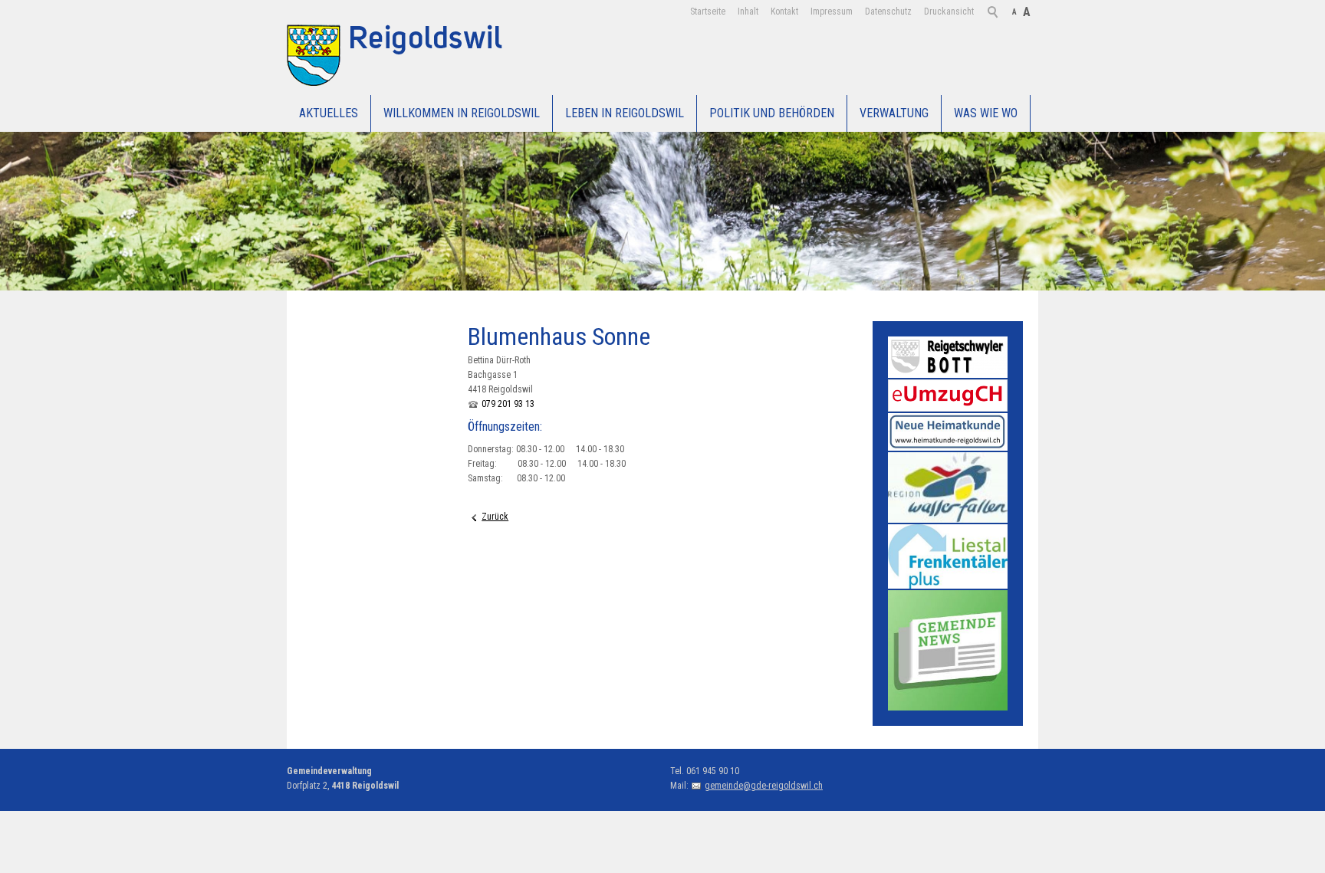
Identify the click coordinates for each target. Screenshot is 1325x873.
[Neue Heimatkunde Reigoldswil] (948, 432)
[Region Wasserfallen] (948, 487)
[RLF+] (948, 556)
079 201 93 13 (508, 404)
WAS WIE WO (986, 113)
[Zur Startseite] (399, 55)
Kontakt (784, 11)
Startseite (707, 11)
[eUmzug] (948, 395)
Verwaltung (894, 113)
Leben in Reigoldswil (624, 113)
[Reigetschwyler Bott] (948, 357)
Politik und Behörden (771, 113)
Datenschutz (888, 11)
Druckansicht (949, 11)
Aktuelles (328, 113)
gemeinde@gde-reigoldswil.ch (764, 785)
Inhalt (748, 11)
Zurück (495, 516)
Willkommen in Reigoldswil (461, 113)
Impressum (831, 11)
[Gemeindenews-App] (948, 650)
